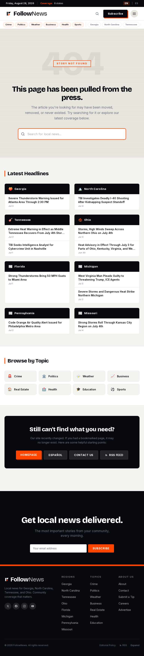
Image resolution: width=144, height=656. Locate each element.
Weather (35, 24)
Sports (78, 24)
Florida (66, 610)
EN (126, 3)
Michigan (67, 616)
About (122, 584)
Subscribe (115, 13)
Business (51, 24)
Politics (21, 24)
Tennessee (131, 24)
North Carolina (111, 24)
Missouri (67, 629)
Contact (123, 590)
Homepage (28, 454)
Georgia (94, 24)
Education (96, 623)
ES (136, 3)
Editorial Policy (108, 645)
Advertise (124, 610)
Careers (123, 603)
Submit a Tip (126, 597)
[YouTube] (32, 606)
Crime (8, 24)
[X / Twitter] (7, 606)
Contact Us (83, 455)
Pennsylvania (70, 623)
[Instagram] (24, 606)
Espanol (135, 645)
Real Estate (97, 610)
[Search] (97, 13)
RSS (124, 645)
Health (65, 24)
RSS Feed (116, 455)
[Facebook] (16, 606)
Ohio (64, 603)
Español (55, 455)
